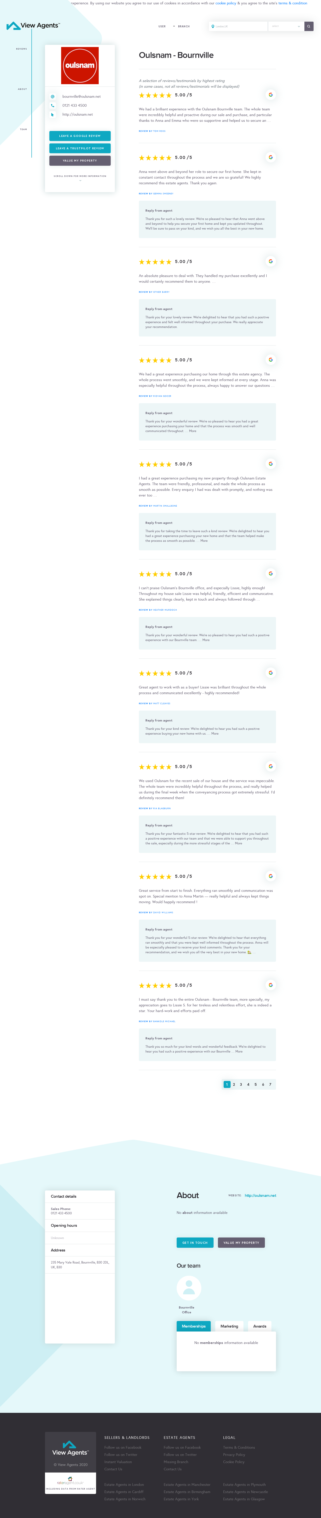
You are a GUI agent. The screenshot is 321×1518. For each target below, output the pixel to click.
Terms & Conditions (239, 1447)
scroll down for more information (80, 176)
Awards (259, 1326)
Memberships (194, 1326)
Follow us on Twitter (120, 1454)
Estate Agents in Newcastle (245, 1492)
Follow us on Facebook (122, 1447)
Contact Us (113, 1469)
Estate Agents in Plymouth (244, 1484)
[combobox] (286, 26)
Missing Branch (176, 1462)
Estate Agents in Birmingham (187, 1492)
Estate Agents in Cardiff (123, 1492)
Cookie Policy (234, 1462)
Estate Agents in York (181, 1499)
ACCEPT (8, 12)
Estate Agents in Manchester (187, 1484)
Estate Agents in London (124, 1484)
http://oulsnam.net (77, 114)
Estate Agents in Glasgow (244, 1499)
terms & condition (292, 3)
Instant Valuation (118, 1462)
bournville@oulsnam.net (81, 96)
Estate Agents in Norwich (124, 1499)
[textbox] (286, 25)
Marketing (229, 1326)
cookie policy (226, 3)
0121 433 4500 (74, 105)
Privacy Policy (234, 1454)
